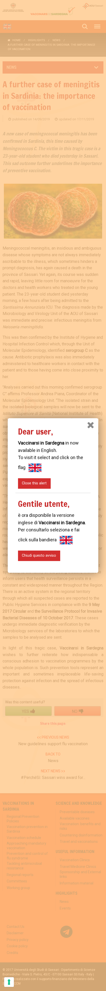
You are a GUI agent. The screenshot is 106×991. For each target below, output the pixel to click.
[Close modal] (90, 425)
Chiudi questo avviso (39, 555)
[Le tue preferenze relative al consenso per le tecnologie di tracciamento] (9, 982)
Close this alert (34, 483)
